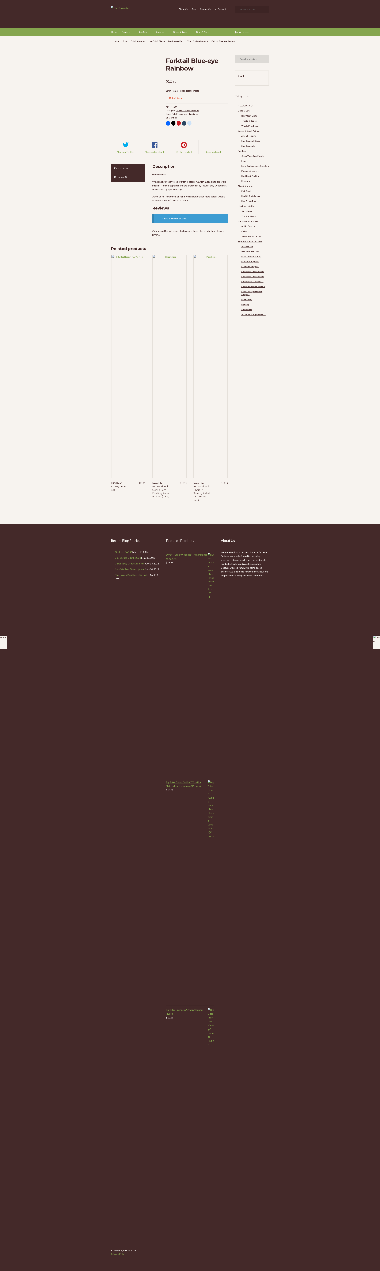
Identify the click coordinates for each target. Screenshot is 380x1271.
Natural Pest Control (248, 221)
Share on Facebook (154, 152)
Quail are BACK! (123, 552)
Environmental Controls (253, 286)
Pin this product (184, 152)
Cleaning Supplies (250, 266)
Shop (125, 41)
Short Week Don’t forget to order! (132, 575)
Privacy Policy (118, 1254)
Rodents (245, 181)
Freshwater (182, 114)
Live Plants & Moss (247, 206)
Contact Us (205, 9)
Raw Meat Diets (249, 115)
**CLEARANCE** (245, 105)
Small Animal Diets (250, 141)
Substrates (246, 309)
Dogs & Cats (202, 32)
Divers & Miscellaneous (197, 41)
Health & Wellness (250, 196)
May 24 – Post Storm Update (129, 569)
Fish (173, 114)
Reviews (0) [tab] (121, 177)
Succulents (246, 211)
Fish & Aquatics (138, 41)
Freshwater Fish (175, 41)
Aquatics (160, 32)
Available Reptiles (250, 251)
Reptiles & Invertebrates (250, 241)
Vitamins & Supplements (253, 314)
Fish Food (246, 191)
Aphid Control (248, 226)
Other (244, 231)
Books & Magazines (251, 256)
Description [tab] (121, 168)
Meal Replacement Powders (255, 166)
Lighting (245, 304)
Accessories (247, 246)
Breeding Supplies (250, 261)
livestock (193, 114)
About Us (183, 9)
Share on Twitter (125, 152)
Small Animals (248, 146)
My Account (220, 9)
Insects (244, 161)
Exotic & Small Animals (249, 131)
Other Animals (180, 32)
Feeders (126, 32)
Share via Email (213, 152)
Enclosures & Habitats (252, 281)
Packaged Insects (250, 171)
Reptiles (142, 32)
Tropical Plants (248, 216)
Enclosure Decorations (252, 271)
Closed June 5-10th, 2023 (128, 557)
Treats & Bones (249, 121)
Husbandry (246, 299)
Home (114, 32)
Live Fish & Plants (157, 41)
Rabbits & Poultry (250, 176)
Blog (194, 9)
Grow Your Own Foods (252, 156)
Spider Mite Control (251, 236)
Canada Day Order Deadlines (129, 563)
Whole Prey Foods (250, 126)
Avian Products (248, 136)
